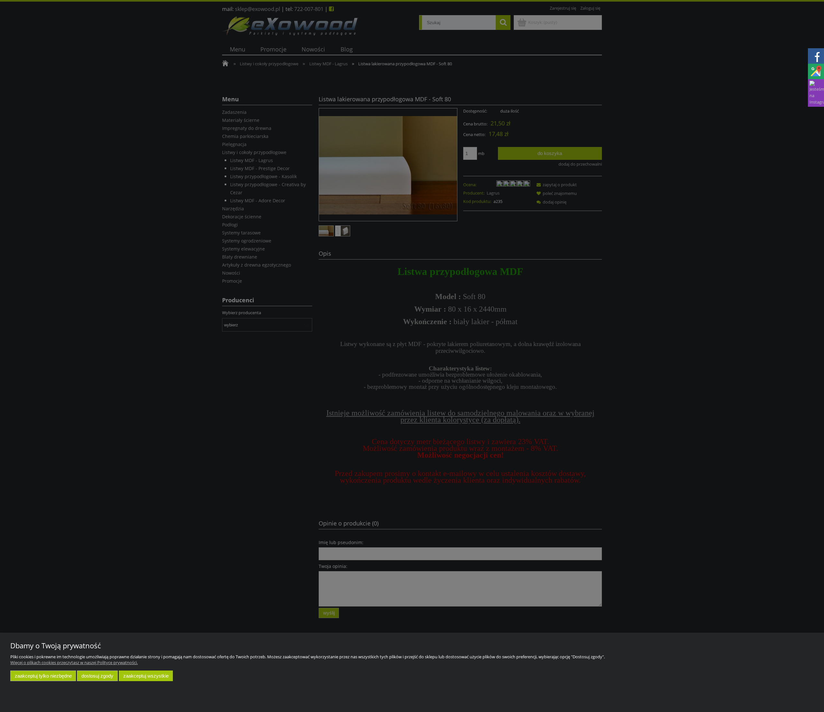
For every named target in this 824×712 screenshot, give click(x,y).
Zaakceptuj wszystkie (146, 676)
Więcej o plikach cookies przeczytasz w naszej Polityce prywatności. (74, 662)
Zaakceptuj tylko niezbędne (43, 676)
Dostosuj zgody (97, 676)
